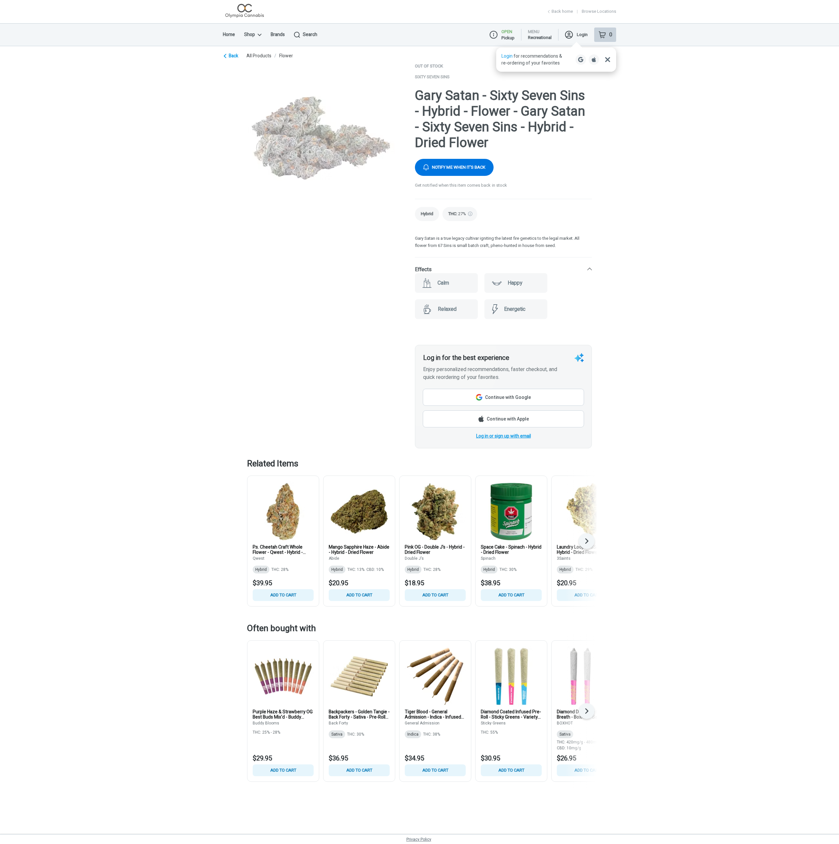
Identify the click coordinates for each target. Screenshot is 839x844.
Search (310, 34)
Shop (249, 34)
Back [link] (233, 56)
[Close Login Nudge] (607, 59)
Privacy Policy (418, 839)
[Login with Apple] (594, 59)
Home (229, 34)
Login (582, 34)
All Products (258, 56)
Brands (278, 34)
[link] (427, 214)
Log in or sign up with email (503, 436)
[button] (556, 59)
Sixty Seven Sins (432, 77)
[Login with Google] (581, 59)
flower (286, 56)
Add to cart (283, 595)
